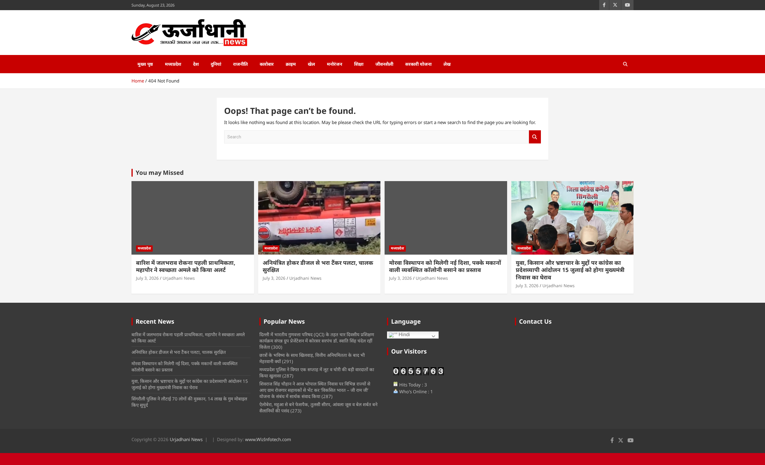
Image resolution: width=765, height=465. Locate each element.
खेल (311, 64)
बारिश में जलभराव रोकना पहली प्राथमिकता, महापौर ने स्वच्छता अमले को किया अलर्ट (185, 266)
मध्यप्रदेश (173, 64)
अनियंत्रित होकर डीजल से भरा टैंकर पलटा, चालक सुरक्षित (318, 266)
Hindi (403, 334)
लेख (447, 64)
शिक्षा (358, 64)
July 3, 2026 (147, 278)
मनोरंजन (334, 64)
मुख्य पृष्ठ (145, 64)
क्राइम (291, 64)
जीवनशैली (384, 64)
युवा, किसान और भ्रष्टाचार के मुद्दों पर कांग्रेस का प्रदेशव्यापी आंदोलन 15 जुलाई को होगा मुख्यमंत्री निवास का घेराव (570, 270)
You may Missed (160, 173)
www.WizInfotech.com (268, 439)
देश (196, 64)
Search (535, 137)
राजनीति (240, 64)
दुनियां (216, 64)
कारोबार (267, 64)
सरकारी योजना (418, 64)
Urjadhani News (179, 278)
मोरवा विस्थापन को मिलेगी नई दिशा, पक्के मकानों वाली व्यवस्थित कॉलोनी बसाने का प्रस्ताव (445, 266)
